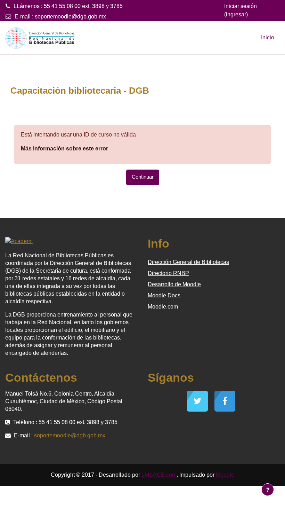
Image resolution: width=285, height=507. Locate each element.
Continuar (143, 177)
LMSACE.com (159, 475)
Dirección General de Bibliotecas (188, 262)
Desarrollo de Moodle (174, 284)
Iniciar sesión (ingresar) (240, 10)
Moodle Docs (164, 295)
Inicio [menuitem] (267, 37)
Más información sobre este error (64, 148)
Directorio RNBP (168, 273)
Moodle (225, 475)
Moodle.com (163, 307)
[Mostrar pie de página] (267, 489)
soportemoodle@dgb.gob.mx (70, 17)
